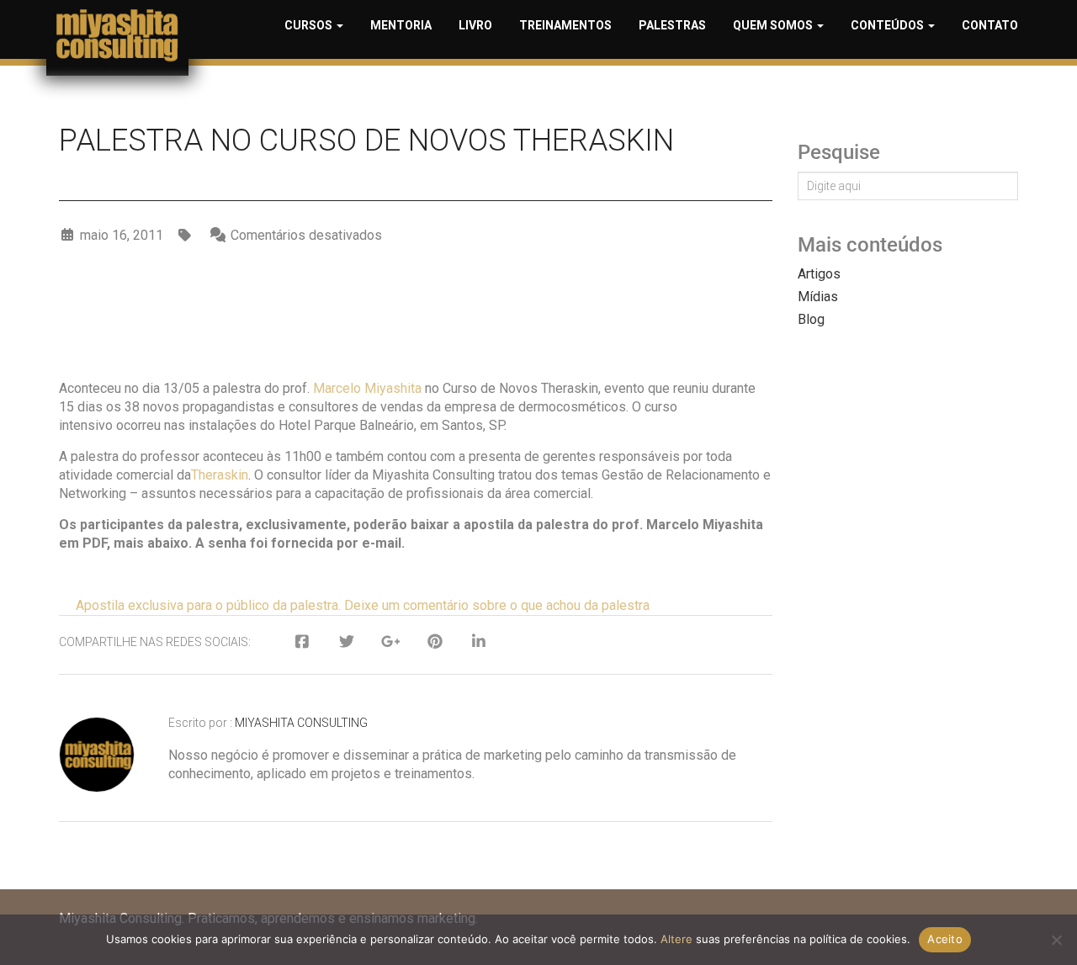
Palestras (672, 25)
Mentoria (401, 25)
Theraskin (219, 475)
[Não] (1056, 939)
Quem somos (774, 25)
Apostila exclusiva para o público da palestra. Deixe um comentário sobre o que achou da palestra (363, 605)
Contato (990, 25)
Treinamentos (565, 25)
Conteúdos (888, 25)
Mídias (818, 297)
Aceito (945, 939)
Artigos (819, 274)
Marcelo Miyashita (367, 388)
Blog (811, 319)
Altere (676, 939)
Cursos (309, 25)
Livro (475, 25)
